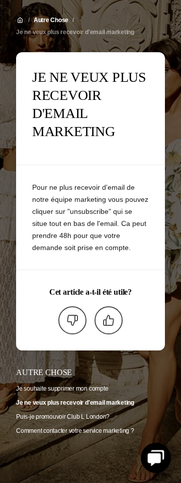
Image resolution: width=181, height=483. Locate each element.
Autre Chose (51, 20)
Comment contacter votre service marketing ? (75, 430)
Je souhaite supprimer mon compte (62, 388)
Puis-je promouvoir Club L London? (63, 416)
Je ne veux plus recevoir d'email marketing (75, 32)
